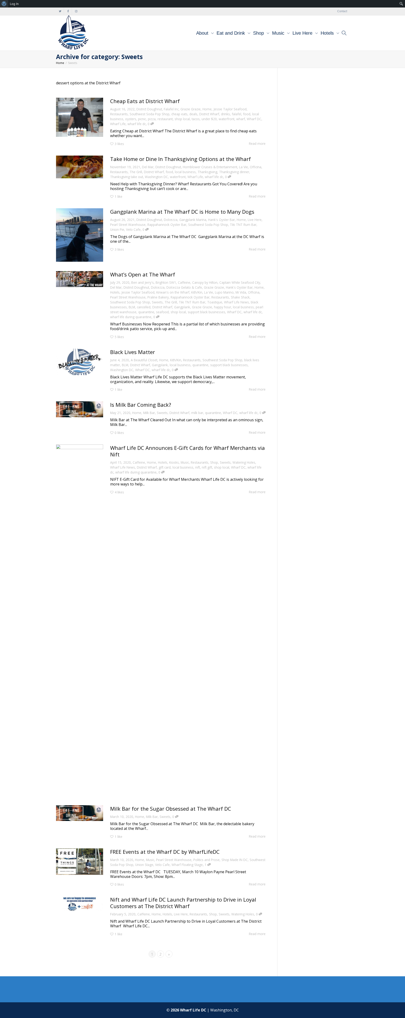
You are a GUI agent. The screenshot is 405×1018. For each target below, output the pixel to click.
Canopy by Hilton (205, 282)
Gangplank (182, 307)
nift (197, 467)
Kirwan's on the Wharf (172, 292)
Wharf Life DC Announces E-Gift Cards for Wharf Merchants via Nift (187, 451)
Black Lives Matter (132, 351)
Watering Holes (243, 462)
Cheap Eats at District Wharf (145, 100)
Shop (259, 33)
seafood (162, 312)
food (246, 114)
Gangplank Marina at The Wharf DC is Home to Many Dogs (182, 211)
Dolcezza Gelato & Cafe (184, 287)
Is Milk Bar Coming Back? (140, 404)
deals (193, 114)
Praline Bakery (158, 297)
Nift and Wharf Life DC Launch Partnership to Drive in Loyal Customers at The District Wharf (183, 903)
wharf (240, 119)
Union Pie (117, 229)
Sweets (157, 302)
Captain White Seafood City (239, 282)
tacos (196, 119)
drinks (225, 114)
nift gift (207, 467)
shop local (182, 119)
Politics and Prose (206, 860)
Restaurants (119, 114)
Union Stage (144, 864)
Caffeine (184, 282)
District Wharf (209, 114)
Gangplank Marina (192, 219)
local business (185, 172)
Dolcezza (170, 219)
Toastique (214, 302)
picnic (142, 119)
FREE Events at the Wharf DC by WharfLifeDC (165, 851)
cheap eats (179, 114)
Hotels (328, 33)
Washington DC (156, 177)
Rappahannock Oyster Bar (166, 224)
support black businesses (206, 312)
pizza (152, 119)
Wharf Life (118, 124)
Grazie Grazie (190, 109)
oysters (130, 119)
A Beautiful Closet (144, 360)
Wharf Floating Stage (187, 864)
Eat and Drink (231, 33)
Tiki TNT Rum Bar (243, 224)
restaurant (165, 119)
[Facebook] (68, 11)
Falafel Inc (171, 109)
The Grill (136, 172)
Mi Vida (241, 292)
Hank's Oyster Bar (221, 219)
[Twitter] (60, 11)
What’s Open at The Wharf (142, 274)
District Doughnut (149, 109)
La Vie (243, 167)
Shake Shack (240, 297)
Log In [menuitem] (14, 4)
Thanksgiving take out (126, 177)
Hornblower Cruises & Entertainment (210, 167)
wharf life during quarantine (130, 317)
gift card (165, 467)
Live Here (303, 33)
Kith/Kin (196, 292)
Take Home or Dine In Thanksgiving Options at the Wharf (180, 158)
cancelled (143, 307)
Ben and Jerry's (142, 282)
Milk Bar (149, 412)
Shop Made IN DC (234, 860)
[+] (79, 117)
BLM (132, 307)
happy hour (222, 307)
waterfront (226, 119)
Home (207, 109)
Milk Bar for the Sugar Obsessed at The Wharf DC (171, 808)
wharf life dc (137, 124)
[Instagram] (76, 11)
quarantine (146, 312)
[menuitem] (4, 3)
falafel (236, 114)
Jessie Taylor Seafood (230, 109)
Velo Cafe (133, 229)
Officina (255, 167)
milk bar (197, 412)
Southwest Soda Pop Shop (149, 114)
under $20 (209, 119)
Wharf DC (254, 119)
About (203, 33)
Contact (342, 11)
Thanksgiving (207, 172)
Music (279, 33)
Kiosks (174, 462)
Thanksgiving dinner (234, 172)
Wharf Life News (236, 302)
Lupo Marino (224, 292)
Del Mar (148, 167)
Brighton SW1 (166, 282)
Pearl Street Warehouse (128, 224)
